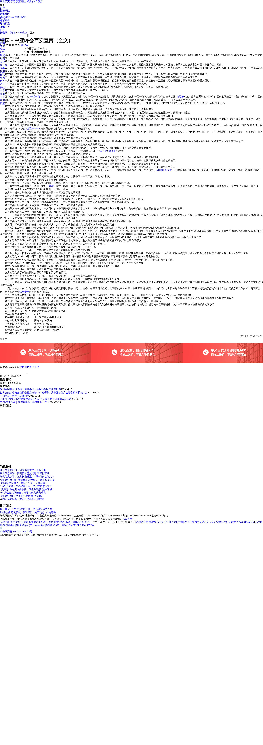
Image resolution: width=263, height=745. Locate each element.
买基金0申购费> (18, 17)
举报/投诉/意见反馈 (10, 512)
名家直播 (5, 20)
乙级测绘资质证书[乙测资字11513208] (156, 522)
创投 (2, 52)
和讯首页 (5, 1)
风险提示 (127, 519)
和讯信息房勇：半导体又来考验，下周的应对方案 (28, 480)
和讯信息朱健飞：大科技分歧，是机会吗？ (24, 483)
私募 (2, 49)
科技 (2, 87)
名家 (2, 77)
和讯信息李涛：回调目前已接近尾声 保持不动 (24, 473)
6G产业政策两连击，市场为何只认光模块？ (24, 492)
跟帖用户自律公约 (29, 367)
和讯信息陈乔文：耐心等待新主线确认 (22, 496)
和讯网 (3, 32)
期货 (29, 1)
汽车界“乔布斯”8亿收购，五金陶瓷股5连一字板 (26, 489)
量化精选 (5, 23)
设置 (2, 103)
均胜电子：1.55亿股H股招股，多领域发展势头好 (26, 509)
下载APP (4, 26)
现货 (2, 55)
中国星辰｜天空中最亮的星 (14, 395)
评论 (2, 74)
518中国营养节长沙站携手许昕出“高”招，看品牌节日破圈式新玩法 (36, 399)
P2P (2, 30)
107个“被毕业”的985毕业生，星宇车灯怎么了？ (26, 486)
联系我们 (27, 512)
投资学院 (5, 10)
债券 (40, 1)
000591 (167, 170)
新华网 (24, 45)
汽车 (2, 84)
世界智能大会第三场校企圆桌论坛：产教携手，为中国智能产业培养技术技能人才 (44, 392)
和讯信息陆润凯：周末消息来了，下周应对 (23, 470)
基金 (23, 1)
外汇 (34, 1)
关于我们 (39, 512)
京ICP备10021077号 (83, 525)
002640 (36, 128)
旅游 (51, 186)
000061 (111, 151)
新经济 (180, 96)
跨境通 (28, 128)
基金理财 (5, 17)
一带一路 (35, 96)
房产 (2, 81)
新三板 (3, 65)
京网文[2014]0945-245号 (241, 522)
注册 (2, 93)
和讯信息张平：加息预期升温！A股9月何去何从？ (27, 476)
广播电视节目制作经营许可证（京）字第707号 (202, 522)
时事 (2, 68)
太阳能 (159, 170)
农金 (2, 61)
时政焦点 (22, 32)
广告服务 (51, 512)
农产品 (103, 151)
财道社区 (5, 13)
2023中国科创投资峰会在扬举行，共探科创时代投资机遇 (30, 389)
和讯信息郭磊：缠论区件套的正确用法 (23, 499)
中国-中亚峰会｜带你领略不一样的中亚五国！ (24, 402)
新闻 (12, 1)
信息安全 (24, 291)
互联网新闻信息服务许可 (34, 522)
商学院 (3, 90)
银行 (2, 8)
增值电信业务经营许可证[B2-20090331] (69, 522)
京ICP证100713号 (10, 522)
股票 (18, 1)
